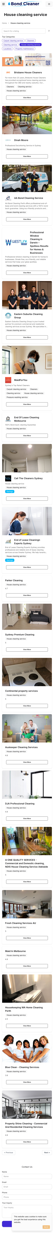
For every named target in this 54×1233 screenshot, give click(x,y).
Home (4, 23)
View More (27, 98)
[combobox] (24, 31)
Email (4, 1182)
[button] (49, 4)
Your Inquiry (7, 1203)
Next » (47, 1152)
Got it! (46, 1227)
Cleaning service (10, 45)
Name (4, 1172)
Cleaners (30, 41)
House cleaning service (30, 45)
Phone (4, 1192)
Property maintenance (24, 49)
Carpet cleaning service (13, 41)
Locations (7, 49)
